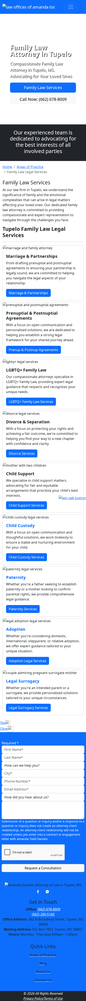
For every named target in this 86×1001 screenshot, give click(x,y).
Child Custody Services (26, 557)
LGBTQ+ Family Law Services (31, 401)
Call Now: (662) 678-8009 (43, 99)
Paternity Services (23, 609)
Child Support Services (26, 505)
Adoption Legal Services (27, 661)
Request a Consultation (43, 868)
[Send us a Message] (47, 891)
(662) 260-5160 (43, 914)
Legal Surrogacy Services (28, 707)
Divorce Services (22, 453)
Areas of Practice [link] (30, 167)
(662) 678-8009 (49, 909)
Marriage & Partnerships (28, 293)
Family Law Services (43, 87)
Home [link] (7, 167)
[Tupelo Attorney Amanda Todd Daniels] (29, 7)
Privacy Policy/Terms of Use (43, 998)
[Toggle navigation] (71, 7)
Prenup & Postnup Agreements (33, 349)
